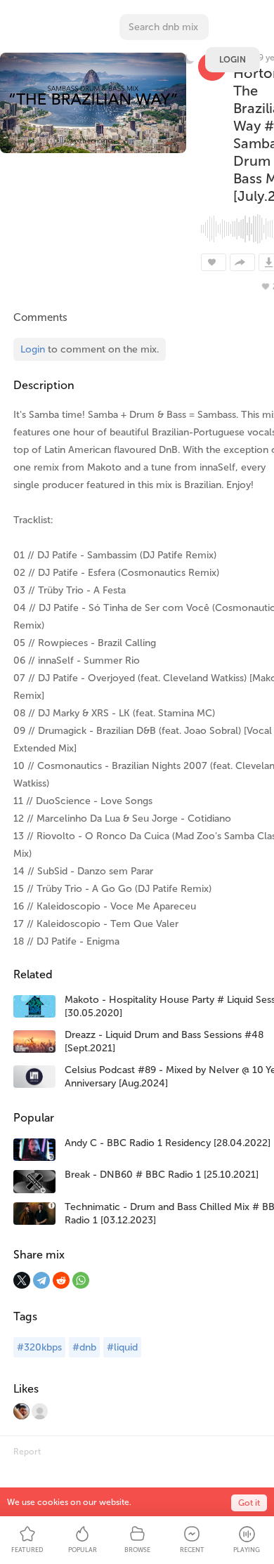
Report (27, 1452)
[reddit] (61, 1280)
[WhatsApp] (80, 1280)
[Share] (242, 262)
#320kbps (39, 1347)
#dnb (84, 1347)
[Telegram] (41, 1280)
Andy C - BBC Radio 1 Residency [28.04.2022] (167, 1143)
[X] (21, 1280)
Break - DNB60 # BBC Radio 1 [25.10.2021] (162, 1175)
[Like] (213, 262)
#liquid (122, 1347)
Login (232, 60)
